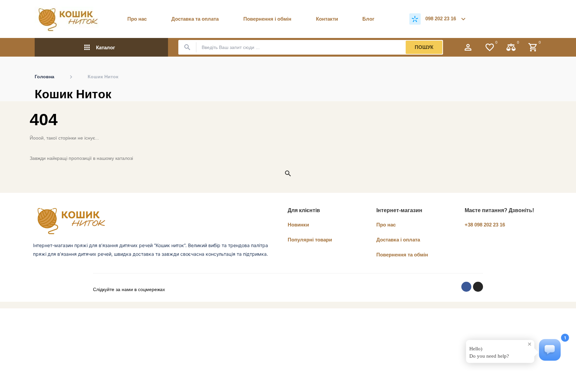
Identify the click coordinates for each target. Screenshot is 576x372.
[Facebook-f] (466, 287)
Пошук (424, 47)
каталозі (124, 158)
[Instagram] (478, 287)
